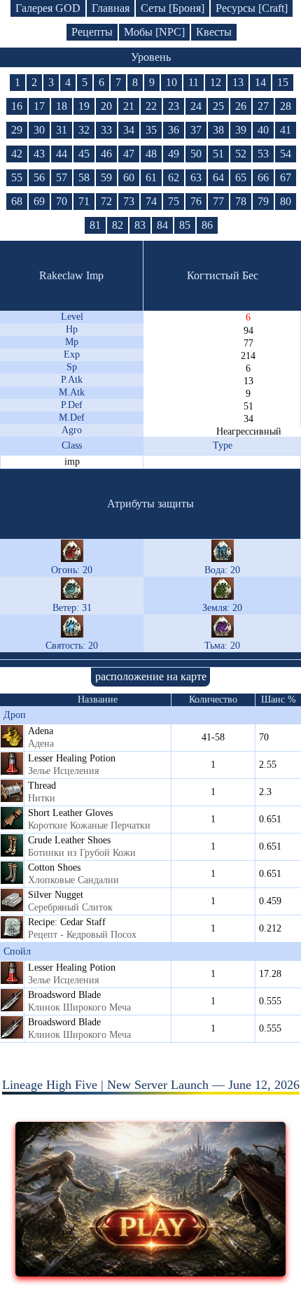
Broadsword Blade (64, 995)
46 (106, 154)
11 (193, 82)
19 (84, 106)
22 (151, 106)
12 (215, 82)
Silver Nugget (55, 894)
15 (282, 82)
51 (218, 154)
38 (218, 130)
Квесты (214, 32)
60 (128, 177)
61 (151, 177)
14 (260, 82)
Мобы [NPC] (154, 32)
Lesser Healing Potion (71, 758)
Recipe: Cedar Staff (67, 922)
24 (196, 106)
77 (218, 201)
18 (61, 106)
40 (263, 130)
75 (173, 201)
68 (16, 201)
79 (263, 201)
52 (240, 154)
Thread (42, 785)
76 (196, 201)
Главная (111, 8)
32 (84, 130)
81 (95, 225)
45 (84, 154)
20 (106, 106)
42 (16, 154)
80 (285, 201)
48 (151, 154)
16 (16, 106)
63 (196, 177)
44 (61, 154)
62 (173, 177)
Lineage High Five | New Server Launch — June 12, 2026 (151, 1085)
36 (173, 130)
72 (106, 201)
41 (285, 130)
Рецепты (92, 32)
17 (39, 106)
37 (196, 130)
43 (39, 154)
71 (84, 201)
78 (240, 201)
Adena (40, 731)
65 (240, 177)
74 (151, 201)
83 (140, 225)
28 (285, 106)
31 (61, 130)
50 (196, 154)
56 (39, 177)
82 (117, 225)
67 (285, 177)
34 (128, 130)
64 (218, 177)
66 (263, 177)
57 (61, 177)
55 (16, 177)
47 (128, 154)
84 (162, 225)
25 (218, 106)
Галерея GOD (47, 8)
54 (285, 154)
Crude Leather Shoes (69, 840)
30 (39, 130)
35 (151, 130)
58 (84, 177)
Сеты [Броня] (172, 8)
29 (16, 130)
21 (128, 106)
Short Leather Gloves (70, 813)
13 (238, 82)
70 (61, 201)
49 (173, 154)
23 (173, 106)
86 (207, 225)
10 (171, 82)
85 (184, 225)
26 (240, 106)
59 (106, 177)
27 (263, 106)
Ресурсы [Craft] (252, 8)
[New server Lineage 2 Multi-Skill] (150, 1272)
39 (240, 130)
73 (128, 201)
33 (106, 130)
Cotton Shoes (54, 867)
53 (263, 154)
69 (39, 201)
